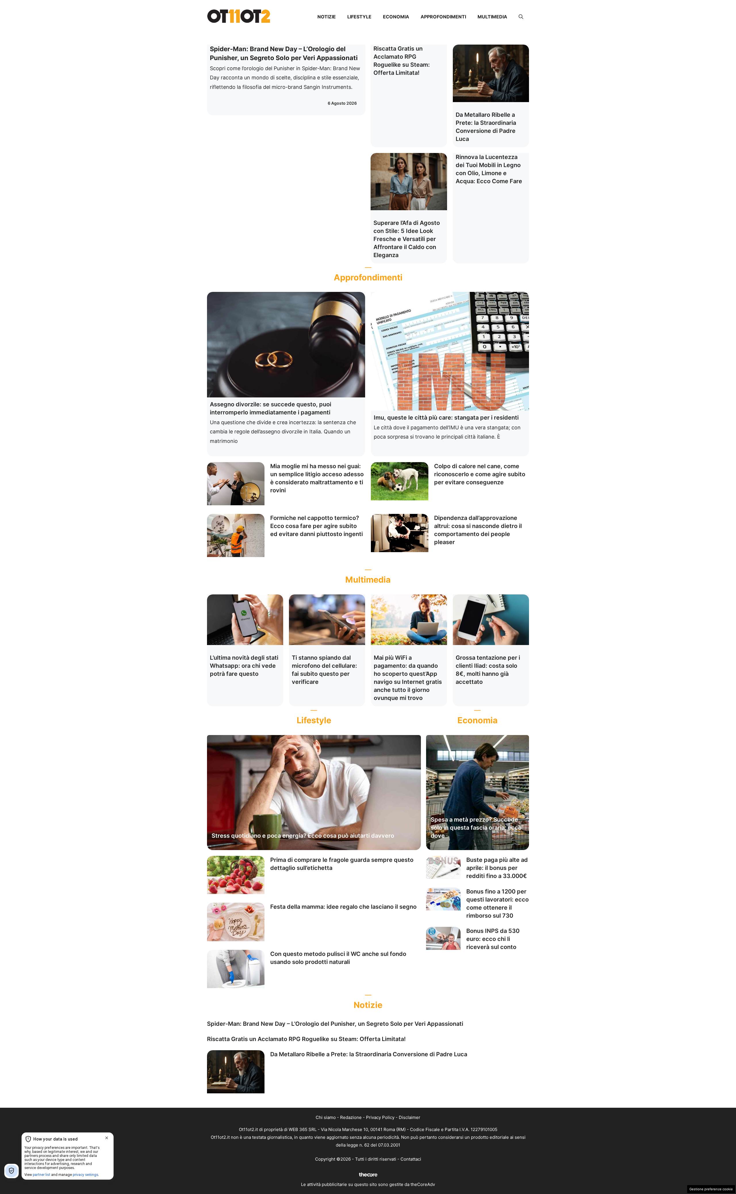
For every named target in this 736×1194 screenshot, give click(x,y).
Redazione (351, 1117)
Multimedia (492, 17)
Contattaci (410, 1159)
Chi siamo (326, 1117)
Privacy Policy (380, 1117)
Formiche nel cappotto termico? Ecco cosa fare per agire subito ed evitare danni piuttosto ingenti (316, 525)
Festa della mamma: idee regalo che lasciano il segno (343, 906)
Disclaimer (409, 1117)
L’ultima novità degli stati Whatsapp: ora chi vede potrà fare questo (244, 665)
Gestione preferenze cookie (711, 1189)
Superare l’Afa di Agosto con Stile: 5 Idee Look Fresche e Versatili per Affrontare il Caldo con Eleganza (406, 239)
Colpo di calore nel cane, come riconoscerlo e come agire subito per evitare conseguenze (479, 474)
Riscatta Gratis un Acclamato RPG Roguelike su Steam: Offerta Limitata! (306, 1039)
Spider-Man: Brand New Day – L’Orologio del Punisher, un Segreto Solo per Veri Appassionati (335, 1023)
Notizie (326, 17)
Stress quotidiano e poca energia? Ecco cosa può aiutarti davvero (303, 835)
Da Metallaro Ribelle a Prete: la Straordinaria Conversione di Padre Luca (368, 1054)
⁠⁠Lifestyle (359, 17)
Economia (396, 17)
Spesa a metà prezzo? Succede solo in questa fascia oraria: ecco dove (476, 827)
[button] (521, 16)
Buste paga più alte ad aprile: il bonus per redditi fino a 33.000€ (497, 867)
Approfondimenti (443, 17)
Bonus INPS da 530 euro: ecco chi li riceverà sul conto (493, 938)
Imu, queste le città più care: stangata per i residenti (446, 417)
